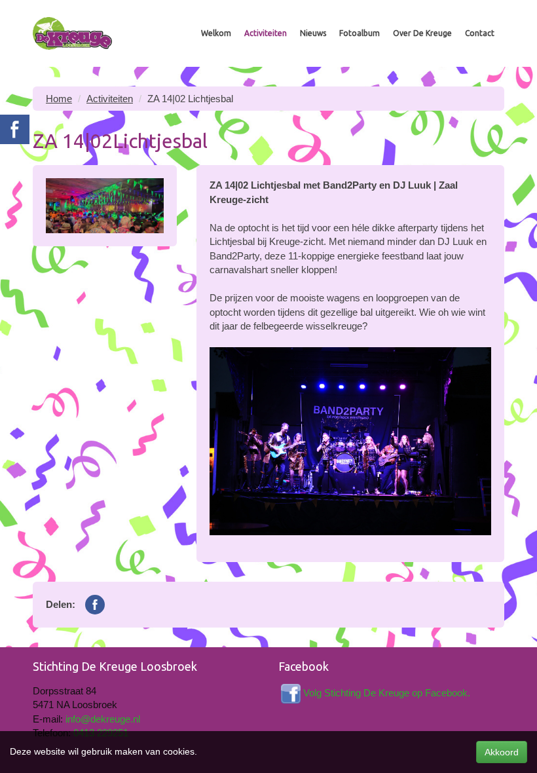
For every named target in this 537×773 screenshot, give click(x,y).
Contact (479, 33)
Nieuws (313, 33)
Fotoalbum (359, 33)
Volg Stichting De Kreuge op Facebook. (386, 692)
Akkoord (502, 752)
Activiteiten (265, 33)
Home (59, 98)
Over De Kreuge (422, 33)
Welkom (216, 33)
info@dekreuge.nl (102, 719)
